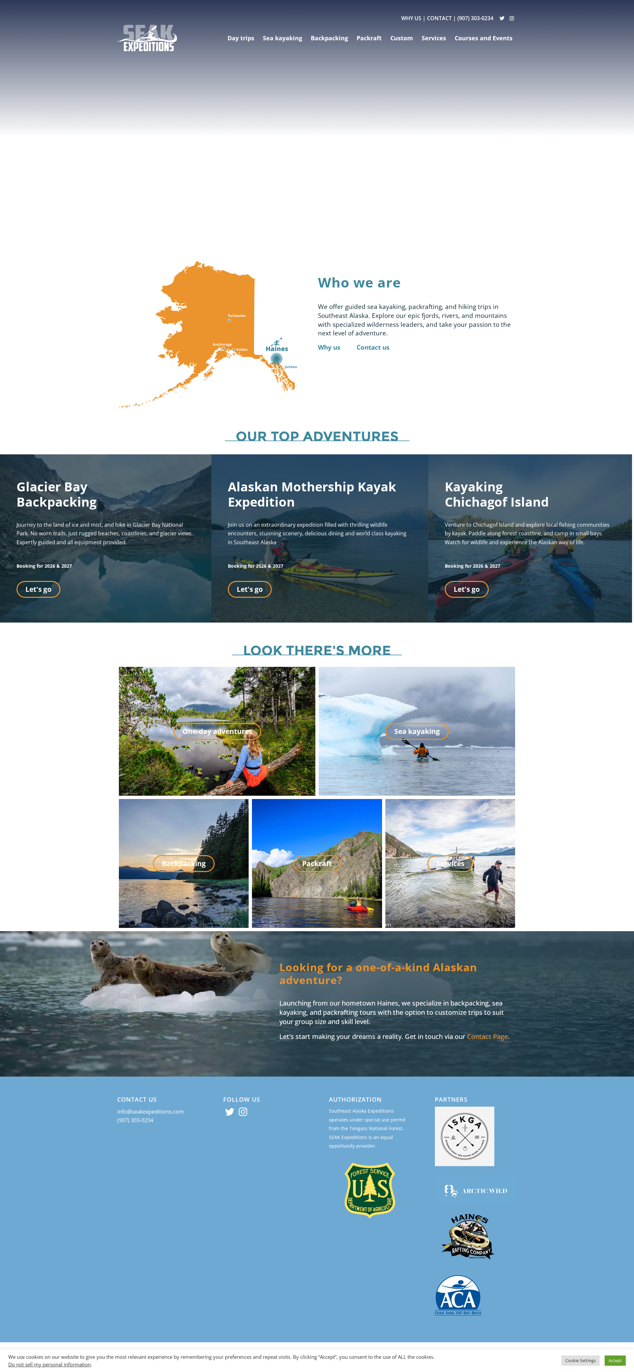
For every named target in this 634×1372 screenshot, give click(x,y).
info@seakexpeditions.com (150, 1111)
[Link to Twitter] (502, 18)
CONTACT (439, 18)
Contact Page (487, 1036)
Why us (329, 347)
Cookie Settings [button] (580, 1360)
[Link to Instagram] (512, 18)
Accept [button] (615, 1360)
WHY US (411, 18)
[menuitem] (241, 38)
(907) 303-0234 (475, 18)
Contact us (373, 347)
